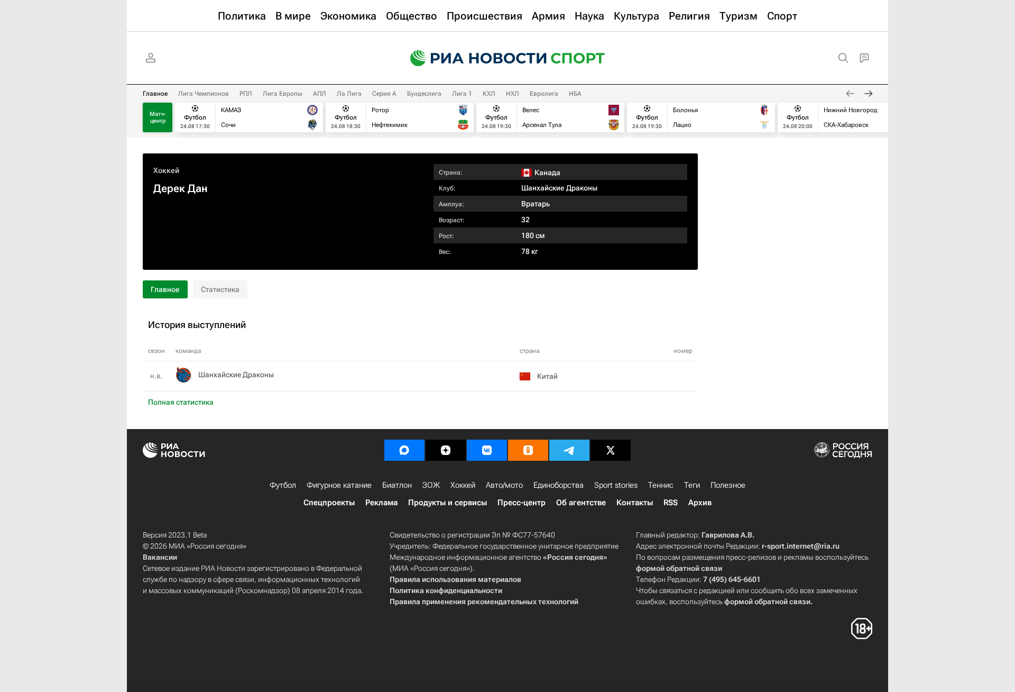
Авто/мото (504, 485)
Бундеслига (424, 93)
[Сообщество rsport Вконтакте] (487, 450)
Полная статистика (181, 402)
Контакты (634, 502)
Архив (700, 502)
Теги (692, 485)
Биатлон (397, 485)
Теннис (660, 485)
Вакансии (160, 557)
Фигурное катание (339, 485)
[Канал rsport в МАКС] (404, 450)
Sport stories (616, 485)
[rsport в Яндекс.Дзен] (446, 450)
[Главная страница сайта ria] (471, 58)
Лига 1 (462, 93)
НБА (575, 93)
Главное (155, 93)
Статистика (220, 289)
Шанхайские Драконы (559, 188)
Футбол (283, 485)
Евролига (544, 93)
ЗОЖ (431, 485)
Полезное (727, 485)
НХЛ (512, 93)
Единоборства (558, 485)
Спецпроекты (329, 502)
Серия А (384, 93)
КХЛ (489, 93)
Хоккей (166, 170)
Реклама (381, 502)
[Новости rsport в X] (610, 450)
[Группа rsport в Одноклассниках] (528, 450)
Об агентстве (581, 502)
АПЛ (319, 93)
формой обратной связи (679, 568)
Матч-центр (158, 117)
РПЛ (245, 93)
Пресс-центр (521, 502)
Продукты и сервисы (447, 502)
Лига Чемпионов (203, 93)
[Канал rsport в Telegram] (569, 450)
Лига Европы (282, 93)
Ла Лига (349, 93)
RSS (670, 502)
